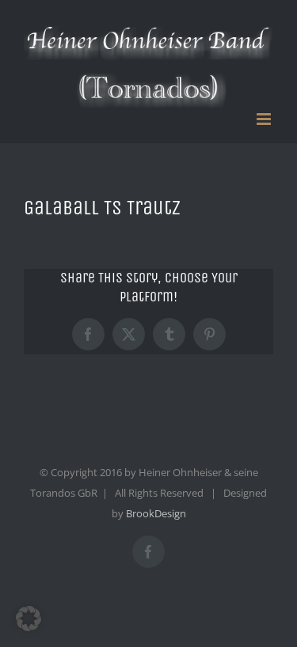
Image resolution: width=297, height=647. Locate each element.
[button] (28, 618)
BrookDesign (156, 513)
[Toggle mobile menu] (265, 119)
